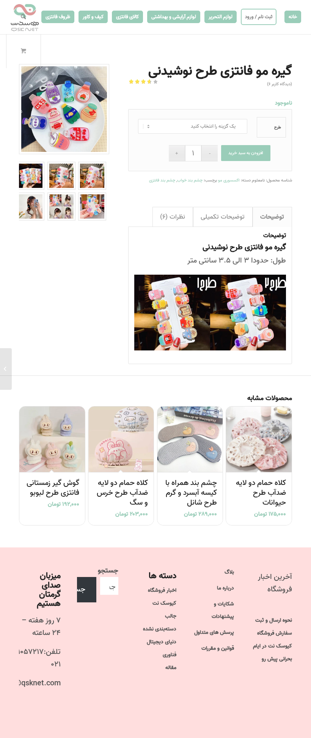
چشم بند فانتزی (162, 180)
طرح (277, 127)
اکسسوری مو (229, 180)
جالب (170, 616)
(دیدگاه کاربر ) (279, 84)
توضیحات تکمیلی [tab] (223, 217)
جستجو (108, 570)
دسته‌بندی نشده (159, 629)
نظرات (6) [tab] (172, 217)
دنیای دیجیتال (161, 642)
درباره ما (225, 588)
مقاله (170, 667)
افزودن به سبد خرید (245, 152)
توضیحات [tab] (272, 217)
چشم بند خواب (190, 180)
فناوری (169, 654)
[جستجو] (23, 17)
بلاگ (229, 572)
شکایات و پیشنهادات (223, 610)
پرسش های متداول (214, 632)
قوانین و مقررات (217, 648)
